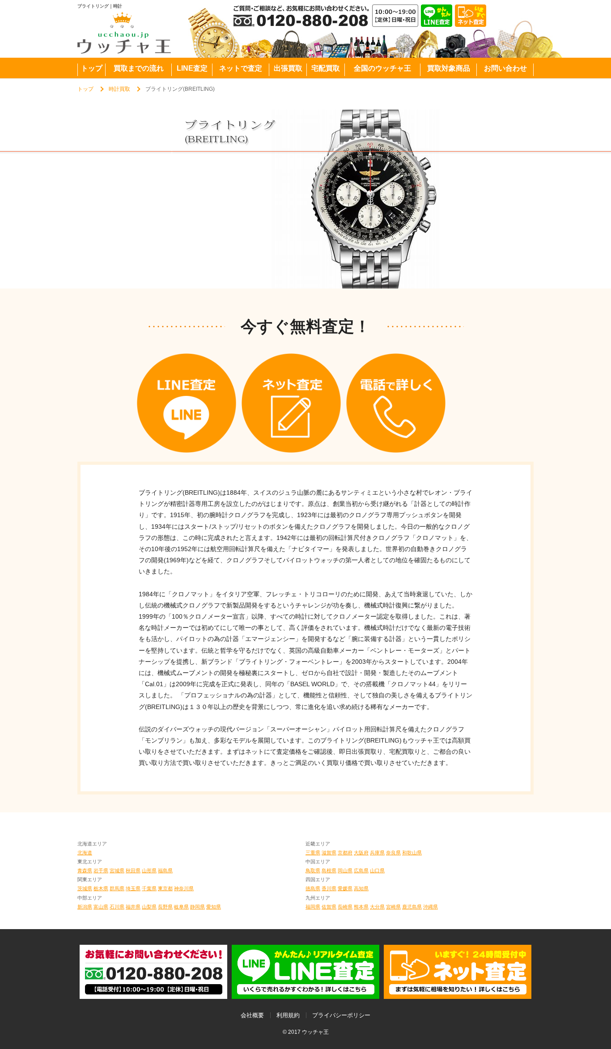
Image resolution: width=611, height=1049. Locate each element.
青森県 (84, 870)
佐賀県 (329, 906)
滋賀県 (329, 852)
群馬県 (117, 888)
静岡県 (197, 906)
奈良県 (393, 852)
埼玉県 (133, 888)
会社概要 (252, 1015)
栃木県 (100, 888)
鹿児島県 (412, 906)
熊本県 (361, 906)
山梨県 (149, 906)
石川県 (117, 906)
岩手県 (100, 870)
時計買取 (119, 89)
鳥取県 (313, 870)
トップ (85, 89)
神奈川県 (184, 888)
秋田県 (133, 870)
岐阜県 (181, 906)
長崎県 (345, 906)
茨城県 (84, 888)
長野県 (165, 906)
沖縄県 (430, 906)
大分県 (377, 906)
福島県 (165, 870)
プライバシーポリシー (341, 1015)
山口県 (377, 870)
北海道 (84, 852)
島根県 (329, 870)
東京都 (165, 888)
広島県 (361, 870)
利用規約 (288, 1015)
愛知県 (213, 906)
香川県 (329, 888)
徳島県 (313, 888)
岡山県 (345, 870)
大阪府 (361, 852)
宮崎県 (393, 906)
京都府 (345, 852)
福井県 (133, 906)
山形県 (149, 870)
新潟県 (84, 906)
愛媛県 (345, 888)
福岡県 (313, 906)
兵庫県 (377, 852)
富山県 (100, 906)
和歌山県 (412, 852)
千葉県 (149, 888)
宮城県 (117, 870)
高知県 (361, 888)
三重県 (313, 852)
